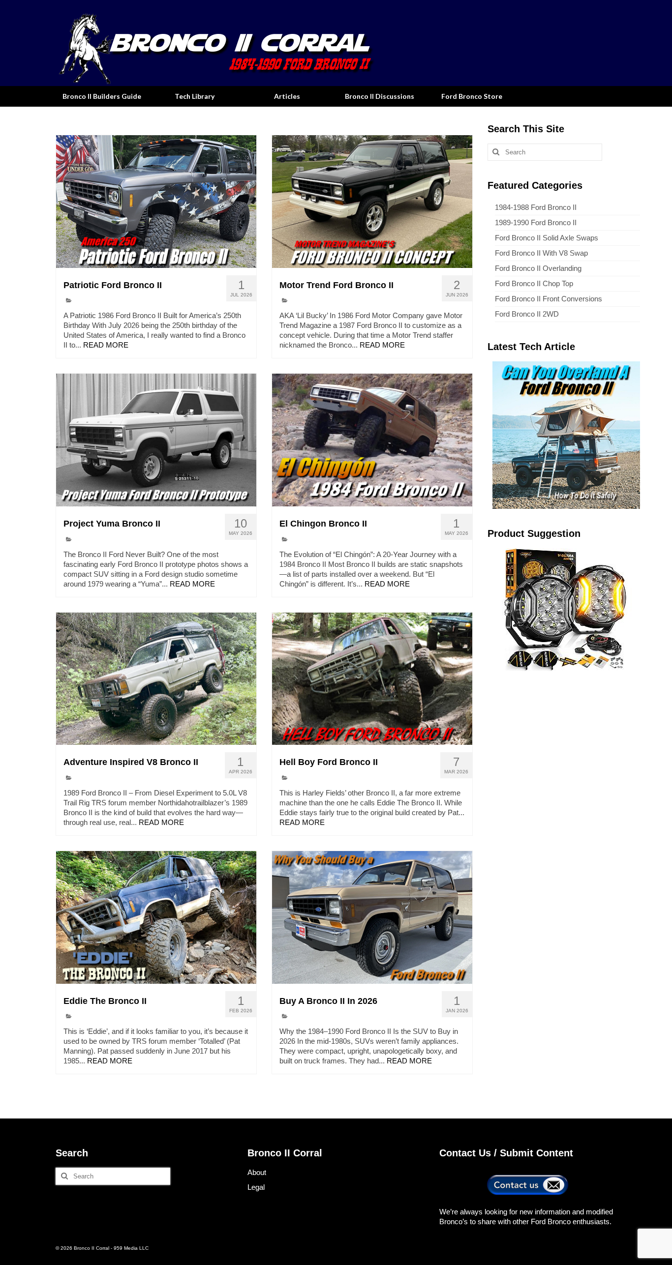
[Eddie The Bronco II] (156, 917)
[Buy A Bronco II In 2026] (372, 917)
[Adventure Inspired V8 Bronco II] (156, 679)
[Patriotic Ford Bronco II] (156, 201)
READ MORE (105, 345)
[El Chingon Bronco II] (372, 440)
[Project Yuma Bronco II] (156, 440)
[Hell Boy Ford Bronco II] (372, 679)
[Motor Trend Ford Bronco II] (372, 201)
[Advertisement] (564, 747)
